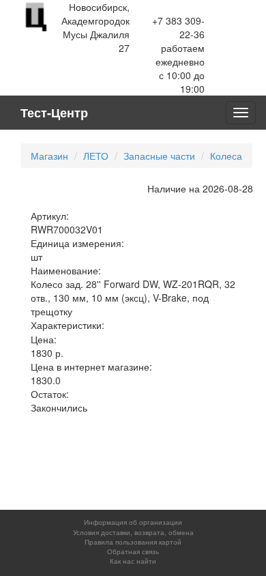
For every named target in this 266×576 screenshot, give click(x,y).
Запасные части (159, 155)
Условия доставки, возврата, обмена (133, 532)
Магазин (49, 155)
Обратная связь (133, 551)
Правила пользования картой (133, 542)
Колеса (226, 155)
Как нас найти (133, 561)
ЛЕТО (95, 155)
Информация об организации (133, 522)
